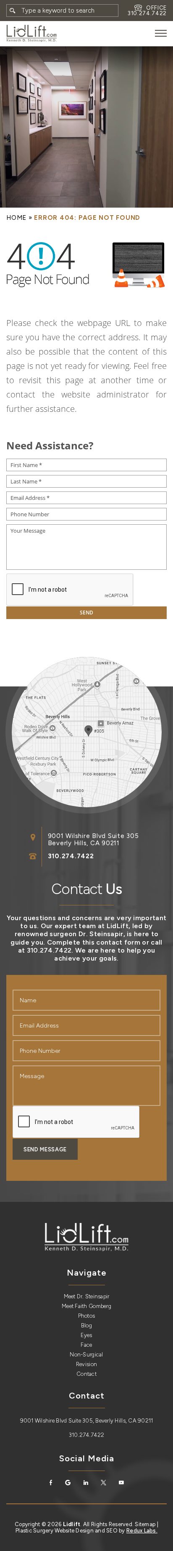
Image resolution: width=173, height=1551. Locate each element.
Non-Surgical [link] (86, 1354)
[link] (31, 33)
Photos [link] (86, 1316)
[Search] (13, 10)
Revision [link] (86, 1364)
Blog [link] (86, 1325)
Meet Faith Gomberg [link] (86, 1306)
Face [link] (86, 1345)
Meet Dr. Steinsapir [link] (87, 1296)
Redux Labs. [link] (141, 1530)
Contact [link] (86, 1374)
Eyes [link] (86, 1335)
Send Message (45, 1149)
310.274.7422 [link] (147, 13)
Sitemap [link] (145, 1524)
